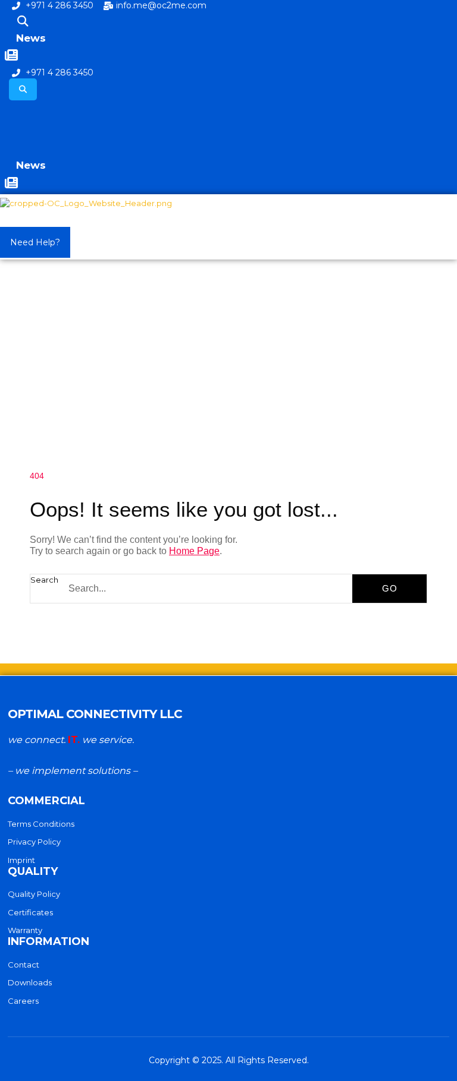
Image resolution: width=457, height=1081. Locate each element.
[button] (23, 21)
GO (389, 588)
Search (44, 579)
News (31, 38)
